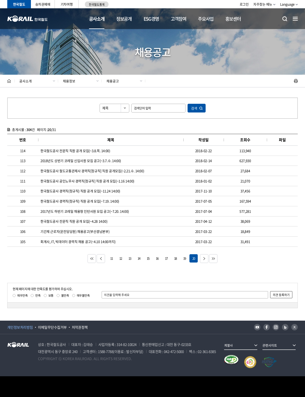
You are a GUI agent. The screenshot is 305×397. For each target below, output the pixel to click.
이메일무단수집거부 (52, 327)
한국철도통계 (96, 4)
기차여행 (67, 4)
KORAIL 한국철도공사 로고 (27, 19)
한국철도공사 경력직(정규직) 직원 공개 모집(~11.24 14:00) (80, 190)
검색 (194, 108)
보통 (51, 295)
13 (129, 258)
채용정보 (69, 80)
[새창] (257, 327)
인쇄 (296, 81)
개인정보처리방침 (20, 327)
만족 (37, 295)
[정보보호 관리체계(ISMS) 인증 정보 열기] (269, 362)
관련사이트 (269, 345)
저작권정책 (80, 327)
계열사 (228, 345)
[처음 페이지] (92, 258)
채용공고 (112, 80)
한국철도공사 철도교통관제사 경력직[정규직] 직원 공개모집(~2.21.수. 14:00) (92, 170)
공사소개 (97, 18)
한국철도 (19, 4)
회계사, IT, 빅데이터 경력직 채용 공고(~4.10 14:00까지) (78, 241)
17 (166, 258)
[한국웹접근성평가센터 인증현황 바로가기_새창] (231, 362)
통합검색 (284, 18)
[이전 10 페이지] (101, 258)
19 (184, 258)
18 (175, 258)
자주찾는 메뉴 (262, 4)
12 (120, 258)
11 (111, 258)
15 (148, 258)
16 (157, 258)
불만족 (65, 295)
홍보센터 (233, 18)
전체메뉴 (295, 19)
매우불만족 (83, 295)
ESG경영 (151, 18)
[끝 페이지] (213, 258)
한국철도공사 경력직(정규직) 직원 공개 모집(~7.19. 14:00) (79, 201)
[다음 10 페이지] (204, 258)
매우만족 (22, 295)
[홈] (9, 81)
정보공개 (124, 18)
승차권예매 (42, 4)
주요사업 (206, 18)
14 (139, 258)
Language (287, 4)
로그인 (244, 4)
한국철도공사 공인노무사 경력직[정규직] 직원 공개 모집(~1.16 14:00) (87, 180)
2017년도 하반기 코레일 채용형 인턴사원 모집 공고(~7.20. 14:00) (84, 211)
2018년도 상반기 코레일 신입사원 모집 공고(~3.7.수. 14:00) (80, 160)
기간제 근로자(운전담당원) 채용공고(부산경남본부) (74, 231)
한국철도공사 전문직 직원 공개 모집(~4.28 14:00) (73, 221)
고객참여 (178, 18)
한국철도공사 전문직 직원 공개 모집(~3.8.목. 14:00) (75, 150)
